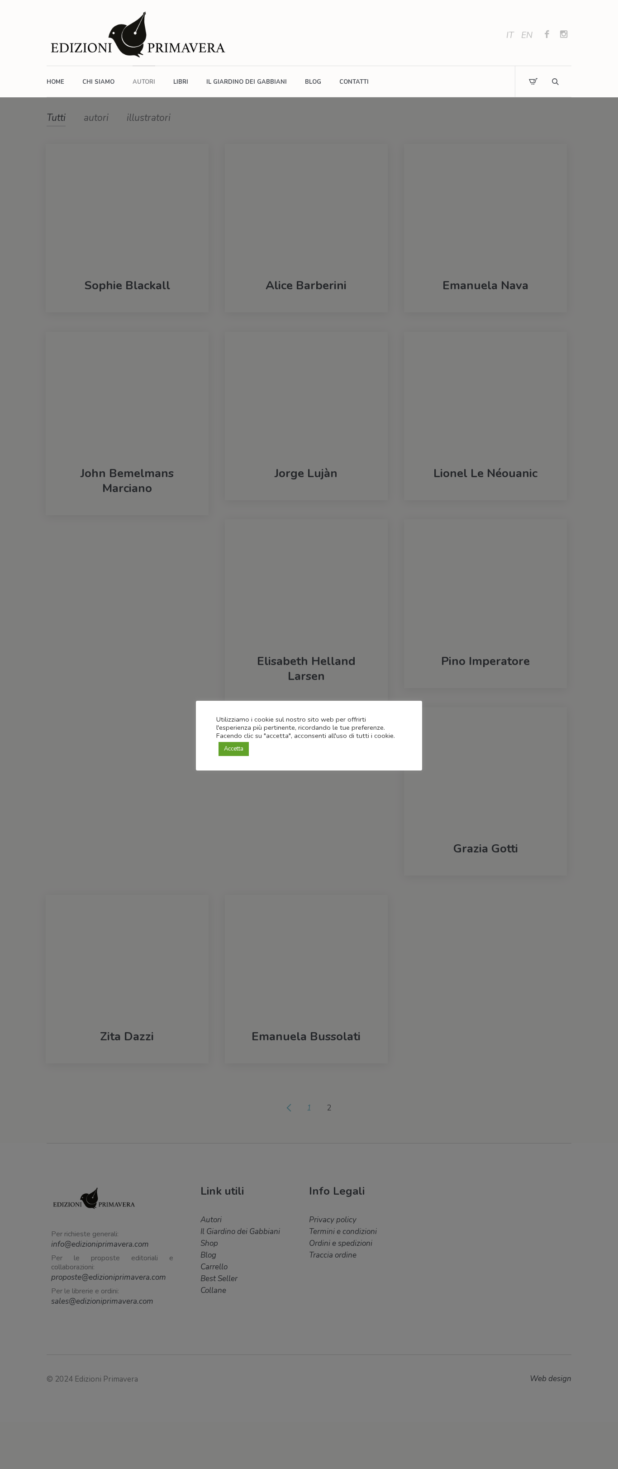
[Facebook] (547, 35)
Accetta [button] (233, 749)
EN (526, 35)
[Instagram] (564, 35)
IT (509, 35)
